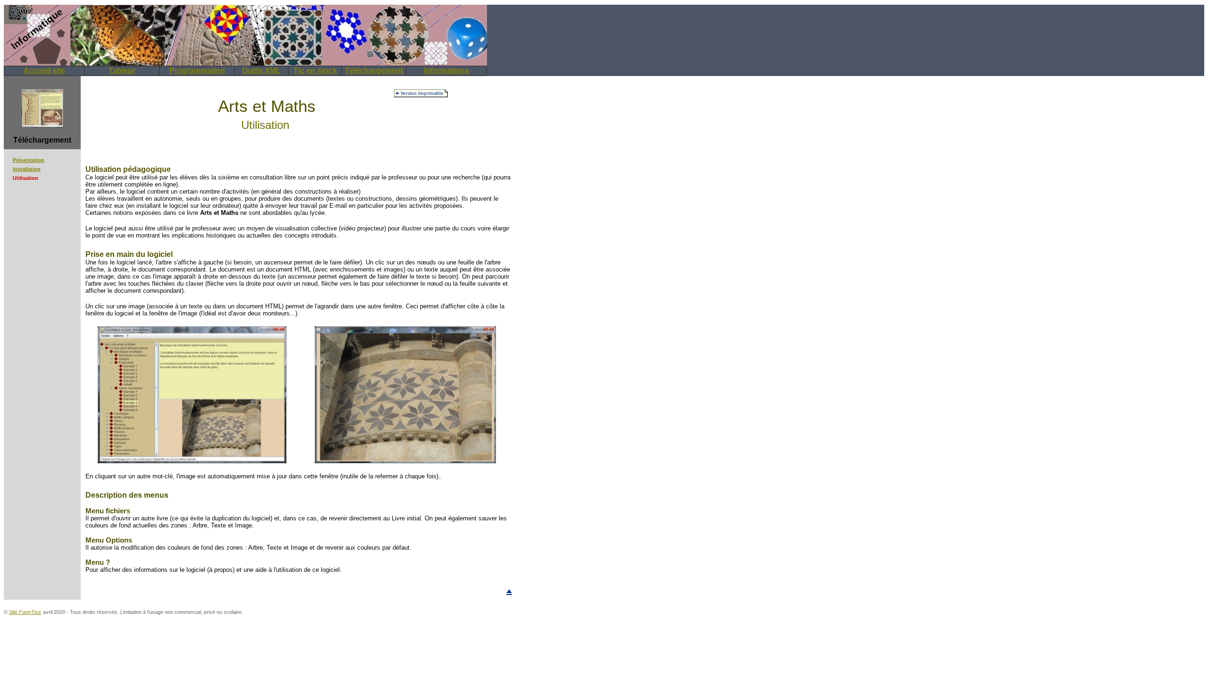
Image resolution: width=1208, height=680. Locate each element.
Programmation (197, 71)
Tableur (122, 71)
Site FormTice (25, 612)
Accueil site (44, 71)
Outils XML (261, 71)
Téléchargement (374, 71)
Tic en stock (315, 71)
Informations (446, 71)
